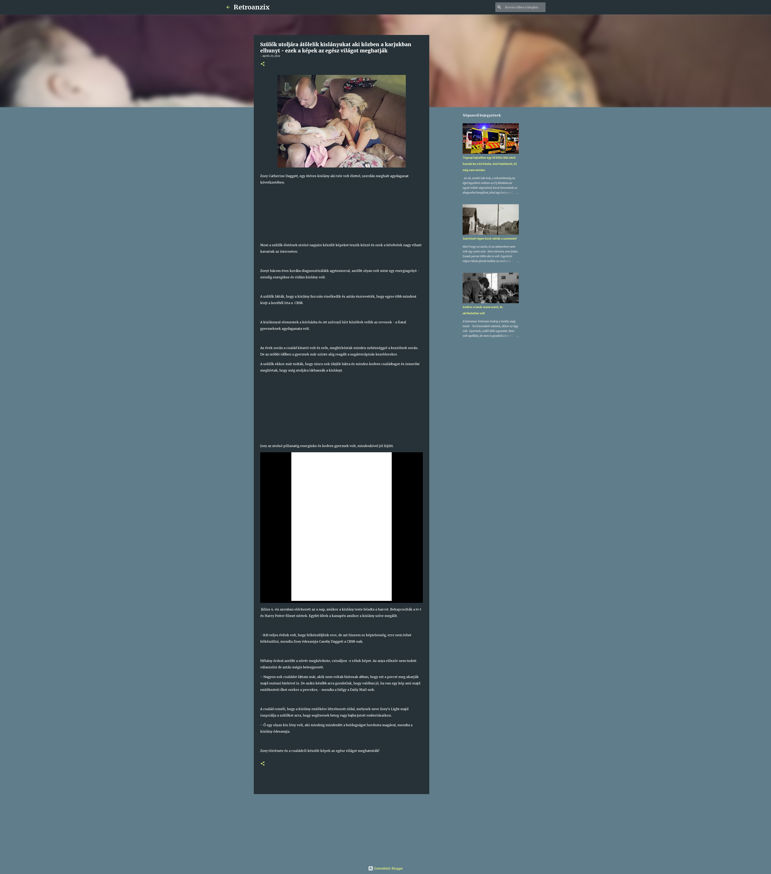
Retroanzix (252, 7)
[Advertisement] (341, 214)
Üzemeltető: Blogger (388, 868)
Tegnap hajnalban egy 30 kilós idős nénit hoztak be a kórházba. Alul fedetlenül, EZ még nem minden (490, 164)
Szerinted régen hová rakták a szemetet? (490, 238)
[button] (262, 64)
